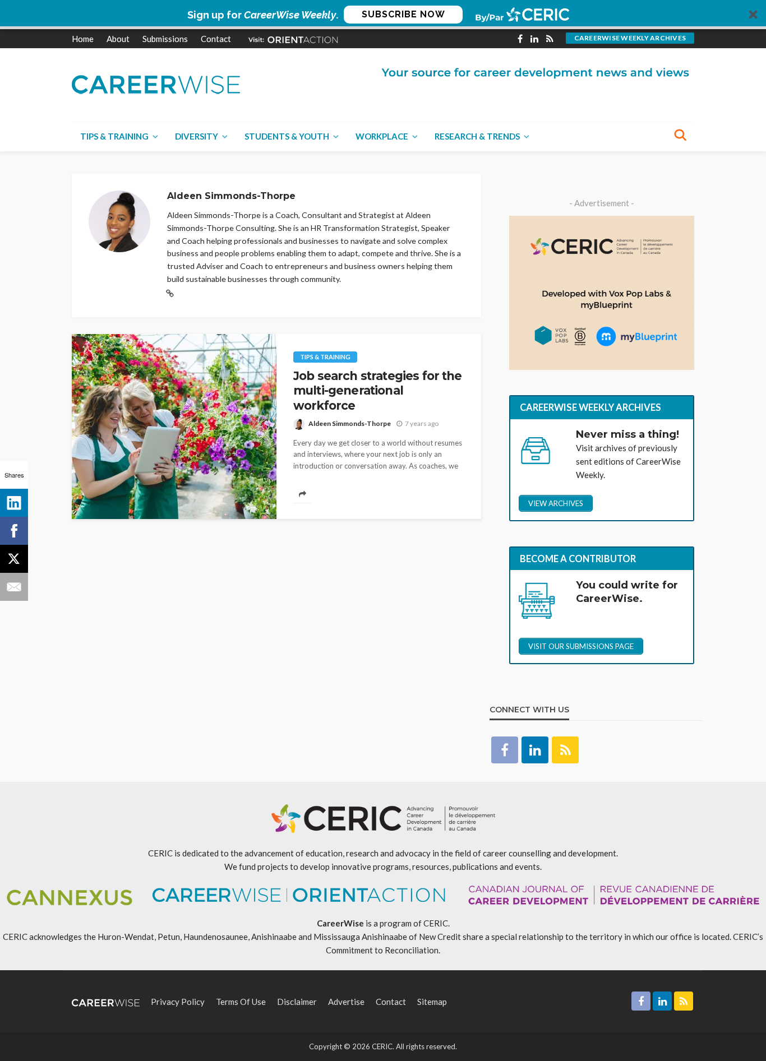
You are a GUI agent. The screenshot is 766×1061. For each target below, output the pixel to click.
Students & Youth (286, 136)
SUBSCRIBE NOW (403, 14)
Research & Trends (477, 136)
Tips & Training (114, 136)
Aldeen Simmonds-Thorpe (349, 423)
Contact (216, 39)
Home (83, 39)
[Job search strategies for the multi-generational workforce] (174, 426)
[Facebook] (14, 531)
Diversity (196, 136)
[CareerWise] (156, 83)
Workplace (382, 136)
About (118, 39)
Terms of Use (241, 1002)
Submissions (165, 39)
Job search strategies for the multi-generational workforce (377, 391)
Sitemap (432, 1002)
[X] (14, 559)
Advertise (346, 1002)
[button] (383, 14)
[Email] (14, 587)
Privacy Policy (178, 1002)
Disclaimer (297, 1002)
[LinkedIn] (14, 503)
